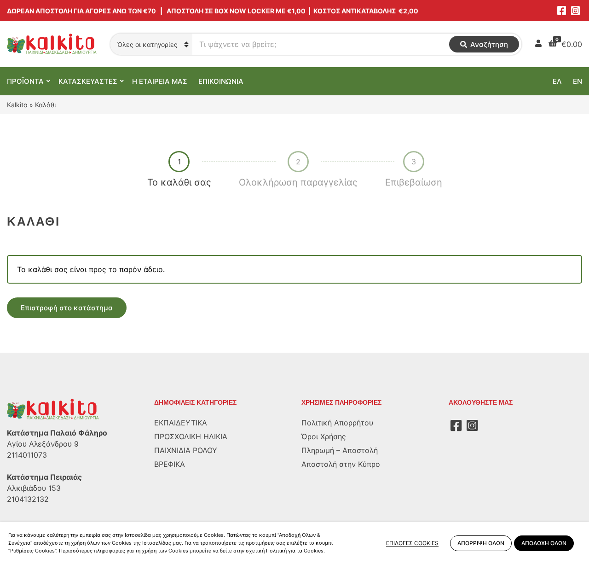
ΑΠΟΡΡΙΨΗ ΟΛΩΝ (480, 543)
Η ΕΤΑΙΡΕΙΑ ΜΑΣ (159, 81)
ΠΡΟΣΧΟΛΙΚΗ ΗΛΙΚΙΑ (190, 436)
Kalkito (17, 105)
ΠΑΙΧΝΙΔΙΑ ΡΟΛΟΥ (185, 450)
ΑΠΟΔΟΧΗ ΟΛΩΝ (543, 543)
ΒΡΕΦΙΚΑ (169, 464)
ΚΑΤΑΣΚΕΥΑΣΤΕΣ (87, 81)
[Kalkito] (53, 408)
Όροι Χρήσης (323, 436)
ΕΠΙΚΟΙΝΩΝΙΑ (220, 81)
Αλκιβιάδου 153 (34, 488)
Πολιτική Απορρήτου (337, 422)
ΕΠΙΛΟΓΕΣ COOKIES (412, 543)
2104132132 (28, 499)
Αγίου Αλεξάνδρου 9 (43, 443)
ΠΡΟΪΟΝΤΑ (25, 81)
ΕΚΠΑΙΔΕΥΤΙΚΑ (180, 422)
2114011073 (27, 454)
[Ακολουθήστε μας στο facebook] (561, 11)
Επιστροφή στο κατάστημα (67, 307)
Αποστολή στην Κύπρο (340, 464)
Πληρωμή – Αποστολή (339, 450)
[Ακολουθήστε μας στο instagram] (575, 11)
